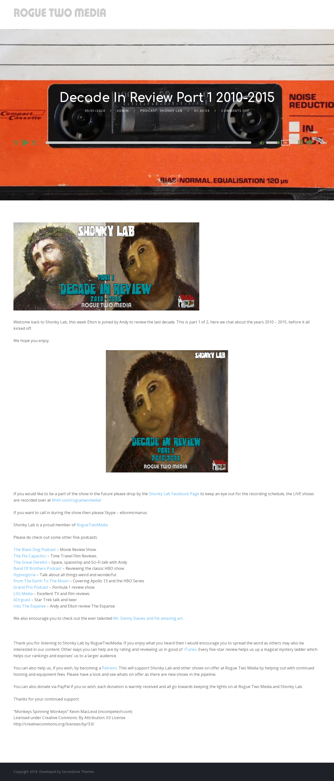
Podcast (148, 111)
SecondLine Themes (78, 771)
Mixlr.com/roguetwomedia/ (76, 500)
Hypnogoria (24, 574)
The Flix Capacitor (29, 556)
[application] (149, 143)
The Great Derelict (30, 562)
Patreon (109, 668)
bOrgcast (21, 599)
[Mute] (262, 143)
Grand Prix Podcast (30, 587)
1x (285, 142)
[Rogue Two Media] (59, 14)
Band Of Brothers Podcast (37, 568)
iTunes (190, 649)
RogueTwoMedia (92, 525)
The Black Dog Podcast (34, 549)
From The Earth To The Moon (41, 581)
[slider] (273, 145)
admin (123, 111)
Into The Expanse (29, 606)
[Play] (26, 142)
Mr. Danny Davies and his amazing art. (148, 618)
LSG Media (23, 593)
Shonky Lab (171, 111)
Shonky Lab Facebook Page (174, 493)
